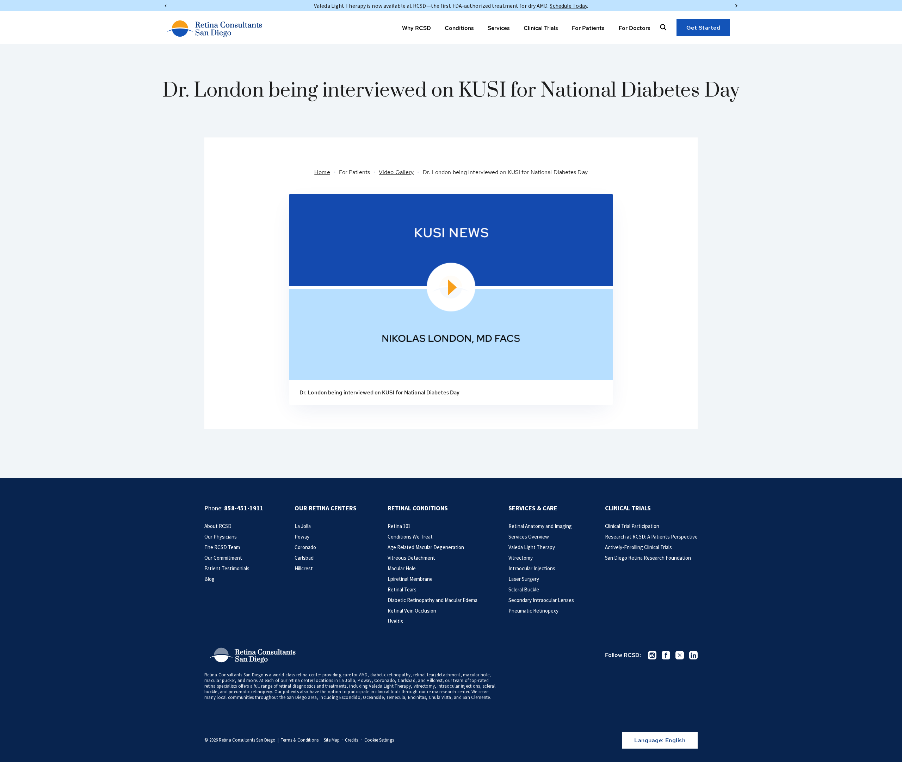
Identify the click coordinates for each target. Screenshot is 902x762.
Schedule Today (568, 5)
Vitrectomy (520, 557)
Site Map (332, 740)
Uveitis (395, 621)
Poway (302, 536)
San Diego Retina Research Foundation (648, 557)
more (251, 680)
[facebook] (666, 655)
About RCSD (217, 526)
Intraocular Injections (531, 568)
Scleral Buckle (523, 589)
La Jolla (303, 526)
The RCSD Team (222, 547)
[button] (663, 27)
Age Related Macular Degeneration (426, 547)
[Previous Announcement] (166, 5)
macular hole (476, 675)
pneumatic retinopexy (250, 692)
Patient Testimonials (226, 568)
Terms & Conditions (300, 740)
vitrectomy (424, 686)
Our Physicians (220, 536)
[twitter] (679, 655)
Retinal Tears (402, 589)
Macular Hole (402, 568)
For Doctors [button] (634, 28)
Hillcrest (304, 568)
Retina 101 (399, 526)
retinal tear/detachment (437, 675)
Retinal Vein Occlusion (412, 610)
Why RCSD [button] (416, 28)
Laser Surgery (523, 579)
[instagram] (652, 655)
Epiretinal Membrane (410, 579)
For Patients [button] (588, 28)
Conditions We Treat (410, 536)
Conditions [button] (459, 28)
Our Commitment (223, 557)
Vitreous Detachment (411, 557)
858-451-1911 (244, 508)
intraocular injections (459, 686)
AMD (363, 675)
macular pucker (219, 680)
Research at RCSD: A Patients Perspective (651, 536)
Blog (209, 579)
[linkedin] (693, 655)
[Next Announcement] (736, 5)
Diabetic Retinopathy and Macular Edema (432, 600)
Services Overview (528, 536)
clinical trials (387, 692)
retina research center (448, 692)
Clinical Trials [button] (541, 28)
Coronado (305, 547)
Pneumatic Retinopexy (533, 610)
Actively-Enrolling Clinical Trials (638, 547)
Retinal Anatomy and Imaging (540, 526)
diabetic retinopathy (390, 675)
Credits (351, 740)
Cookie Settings (379, 740)
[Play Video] (451, 287)
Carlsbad (304, 557)
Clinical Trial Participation (632, 526)
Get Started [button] (703, 27)
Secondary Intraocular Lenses (541, 600)
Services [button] (499, 28)
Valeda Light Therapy (531, 547)
